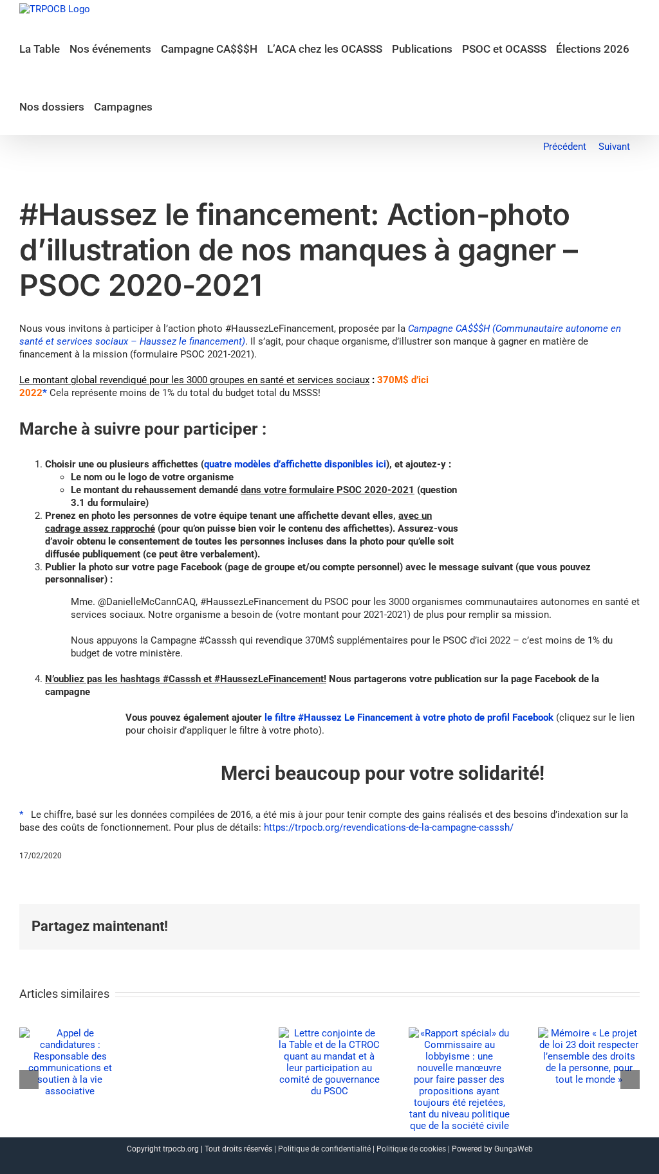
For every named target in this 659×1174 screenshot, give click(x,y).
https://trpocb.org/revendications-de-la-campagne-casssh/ (389, 827)
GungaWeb (513, 1148)
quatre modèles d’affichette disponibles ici (295, 464)
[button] (166, 106)
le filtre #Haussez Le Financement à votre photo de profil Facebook (409, 717)
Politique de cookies (411, 1148)
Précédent (564, 146)
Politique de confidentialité (324, 1148)
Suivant (614, 146)
